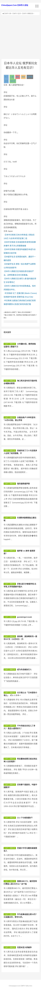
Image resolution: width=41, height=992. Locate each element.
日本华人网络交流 (27, 13)
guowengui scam (24, 617)
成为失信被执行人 (24, 670)
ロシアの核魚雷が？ (25, 818)
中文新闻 (8, 293)
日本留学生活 (9, 257)
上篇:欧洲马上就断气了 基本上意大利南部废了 (18, 312)
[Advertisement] (20, 37)
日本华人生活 (16, 13)
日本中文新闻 (10, 235)
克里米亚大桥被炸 (24, 947)
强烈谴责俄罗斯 (23, 484)
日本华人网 (7, 13)
